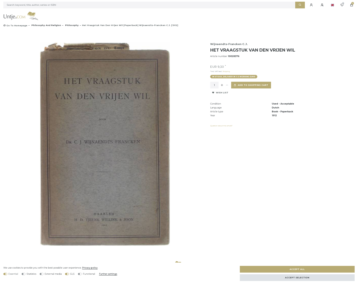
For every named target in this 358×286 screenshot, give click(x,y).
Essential (13, 274)
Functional (89, 274)
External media (53, 274)
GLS (72, 274)
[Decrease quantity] (226, 85)
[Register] (322, 5)
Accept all (297, 269)
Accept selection (297, 277)
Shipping (226, 71)
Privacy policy (90, 267)
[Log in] (312, 5)
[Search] (300, 5)
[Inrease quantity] (221, 85)
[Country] (332, 5)
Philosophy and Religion (46, 25)
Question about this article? (221, 126)
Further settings (108, 274)
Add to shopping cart (253, 85)
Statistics (31, 274)
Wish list (222, 92)
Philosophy (71, 25)
